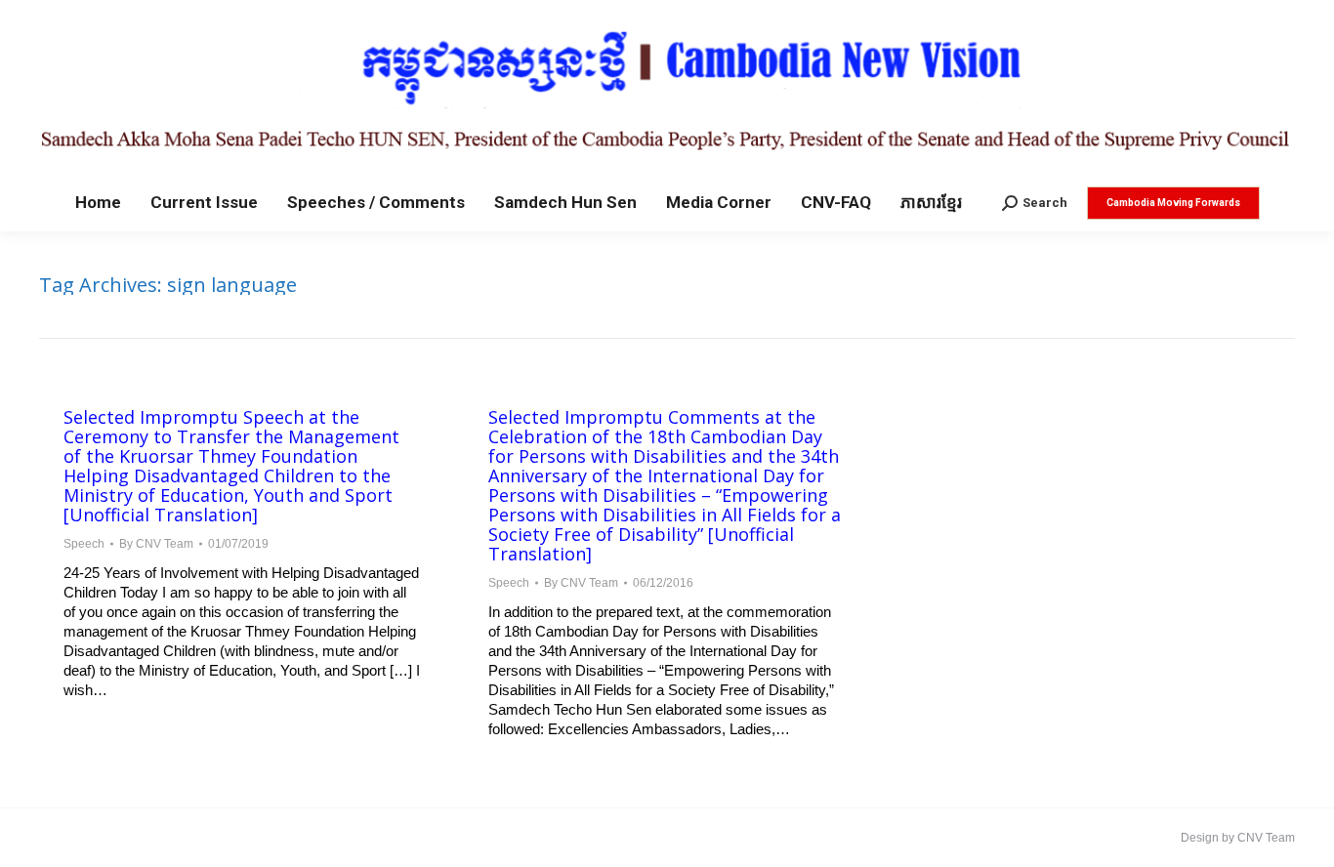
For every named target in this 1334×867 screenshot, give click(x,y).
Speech (83, 544)
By (156, 544)
